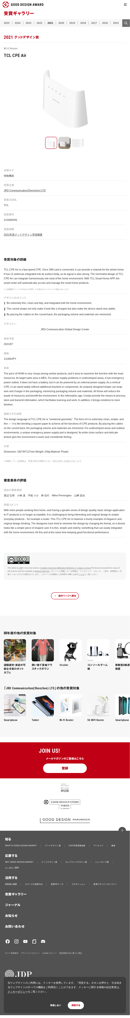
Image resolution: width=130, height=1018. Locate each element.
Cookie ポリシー (49, 953)
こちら (81, 574)
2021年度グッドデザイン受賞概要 (23, 234)
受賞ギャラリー (16, 894)
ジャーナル (12, 905)
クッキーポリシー (18, 991)
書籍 (113, 845)
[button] (51, 143)
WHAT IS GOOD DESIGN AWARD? (21, 845)
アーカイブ (98, 845)
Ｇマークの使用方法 (34, 884)
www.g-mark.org (42, 571)
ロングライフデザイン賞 (76, 862)
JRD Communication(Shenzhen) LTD (25, 190)
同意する (76, 1005)
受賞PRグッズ (57, 884)
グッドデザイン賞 (53, 845)
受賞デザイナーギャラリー (105, 884)
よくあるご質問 (12, 868)
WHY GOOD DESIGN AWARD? (19, 862)
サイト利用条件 (11, 953)
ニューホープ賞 (102, 862)
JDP (21, 568)
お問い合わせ (15, 926)
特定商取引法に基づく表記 (70, 953)
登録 (65, 768)
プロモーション (78, 884)
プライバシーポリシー (30, 953)
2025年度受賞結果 (77, 845)
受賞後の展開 (11, 884)
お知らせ (11, 916)
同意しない (55, 1005)
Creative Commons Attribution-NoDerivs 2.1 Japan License (65, 568)
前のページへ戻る (67, 596)
